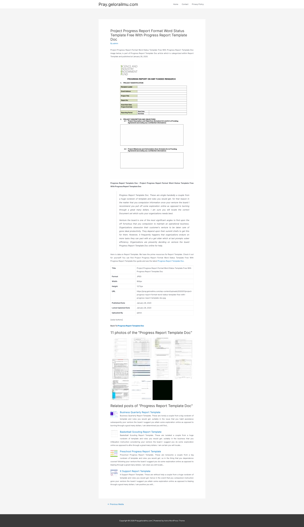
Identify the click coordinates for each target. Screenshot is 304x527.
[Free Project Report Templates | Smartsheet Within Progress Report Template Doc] (141, 390)
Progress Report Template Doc (171, 261)
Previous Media (116, 504)
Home (175, 4)
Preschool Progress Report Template (140, 451)
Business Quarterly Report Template (140, 412)
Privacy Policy (198, 4)
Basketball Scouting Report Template (141, 431)
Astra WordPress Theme (174, 521)
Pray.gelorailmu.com (118, 4)
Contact (185, 4)
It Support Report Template (135, 471)
